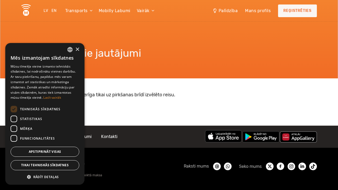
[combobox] (70, 49)
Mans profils (258, 10)
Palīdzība (228, 10)
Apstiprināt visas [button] (45, 151)
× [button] (77, 49)
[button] (45, 176)
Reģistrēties (297, 10)
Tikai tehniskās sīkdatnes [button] (45, 165)
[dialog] (44, 114)
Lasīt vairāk (52, 97)
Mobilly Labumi (114, 10)
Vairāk (143, 10)
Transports (76, 10)
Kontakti (109, 136)
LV (46, 10)
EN (54, 10)
